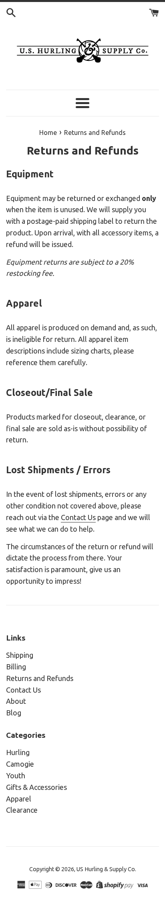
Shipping (19, 655)
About (16, 701)
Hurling (18, 752)
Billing (16, 667)
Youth (15, 775)
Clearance (22, 810)
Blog (13, 713)
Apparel (18, 799)
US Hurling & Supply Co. (106, 869)
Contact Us (78, 517)
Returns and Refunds (39, 678)
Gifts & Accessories (36, 787)
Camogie (20, 764)
